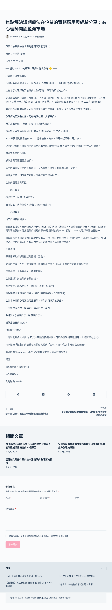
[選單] (105, 5)
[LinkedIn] (93, 394)
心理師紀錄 (39, 37)
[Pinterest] (68, 394)
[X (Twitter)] (43, 394)
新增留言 (11, 508)
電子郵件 (45, 498)
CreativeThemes (57, 597)
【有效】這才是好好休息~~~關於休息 (76, 576)
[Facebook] (18, 394)
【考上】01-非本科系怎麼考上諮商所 (24, 576)
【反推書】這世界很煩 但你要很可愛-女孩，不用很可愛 (29, 584)
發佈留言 (12, 544)
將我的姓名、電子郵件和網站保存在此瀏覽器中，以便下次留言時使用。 (39, 536)
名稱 (9, 498)
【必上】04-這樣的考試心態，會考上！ (77, 584)
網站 (77, 498)
